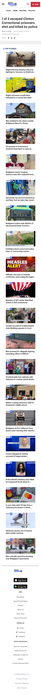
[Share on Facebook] (8, 38)
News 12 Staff (6, 31)
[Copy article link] (15, 38)
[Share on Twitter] (11, 38)
